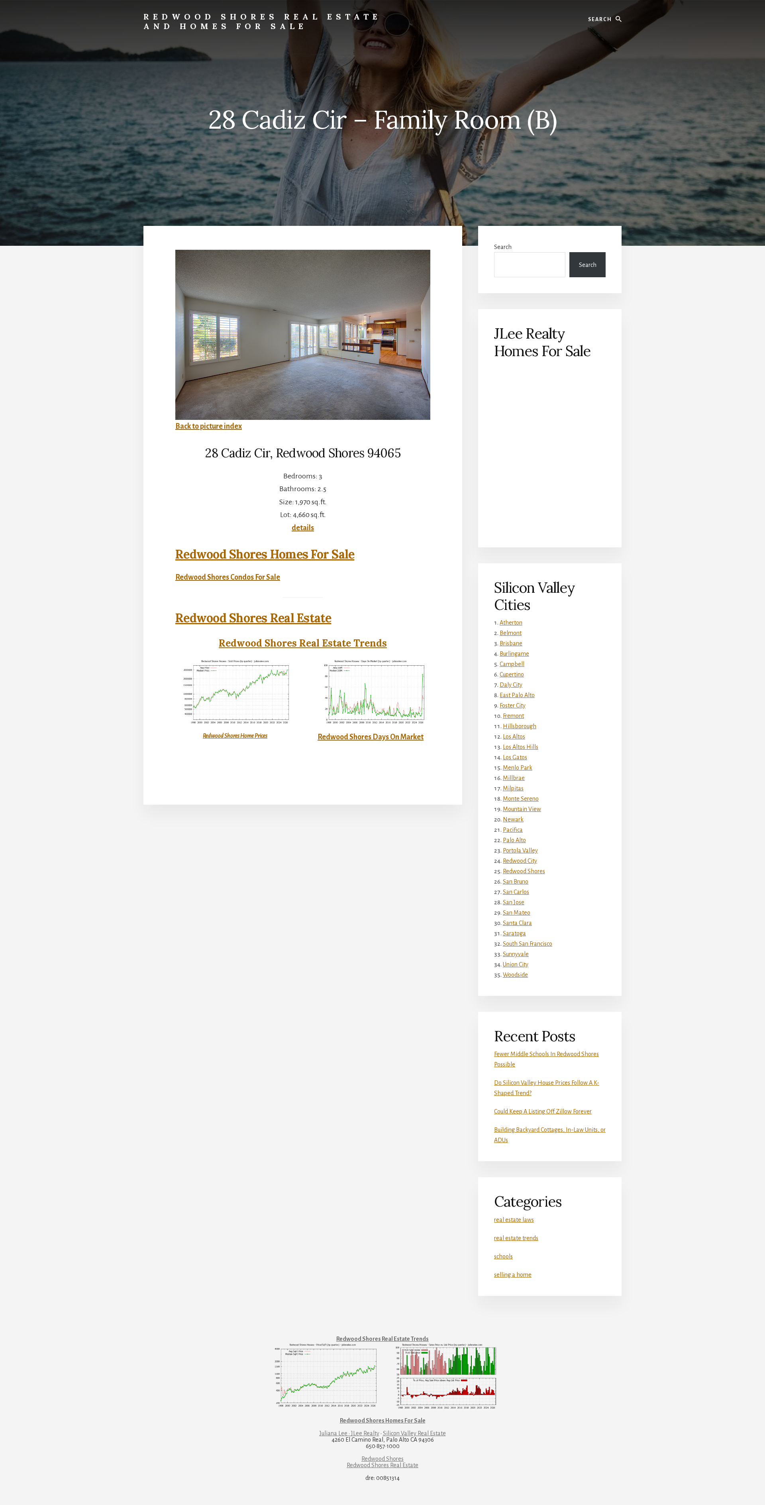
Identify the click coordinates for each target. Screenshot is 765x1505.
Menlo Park (517, 767)
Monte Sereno (521, 799)
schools (503, 1256)
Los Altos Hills (520, 747)
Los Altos (514, 736)
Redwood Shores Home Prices (235, 736)
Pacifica (513, 830)
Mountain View (522, 809)
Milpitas (513, 788)
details (303, 528)
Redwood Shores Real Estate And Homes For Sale (262, 21)
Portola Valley (520, 850)
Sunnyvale (516, 954)
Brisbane (511, 643)
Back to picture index (208, 426)
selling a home (513, 1275)
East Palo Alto (517, 695)
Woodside (515, 975)
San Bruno (515, 881)
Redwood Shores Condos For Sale (227, 577)
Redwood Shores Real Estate (253, 617)
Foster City (513, 705)
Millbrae (514, 778)
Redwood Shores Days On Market (371, 737)
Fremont (513, 716)
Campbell (512, 664)
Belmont (511, 633)
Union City (515, 964)
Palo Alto (514, 840)
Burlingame (514, 654)
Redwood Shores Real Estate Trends (303, 643)
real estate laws (514, 1220)
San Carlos (516, 892)
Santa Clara (517, 923)
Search (503, 247)
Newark (513, 819)
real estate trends (516, 1238)
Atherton (511, 622)
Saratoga (514, 933)
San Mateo (516, 912)
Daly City (511, 685)
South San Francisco (527, 944)
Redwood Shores (524, 871)
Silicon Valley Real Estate (414, 1433)
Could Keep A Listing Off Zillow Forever (543, 1111)
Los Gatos (515, 757)
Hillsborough (519, 726)
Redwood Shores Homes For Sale (264, 554)
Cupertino (512, 674)
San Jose (513, 902)
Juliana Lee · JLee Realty (349, 1433)
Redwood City (520, 861)
